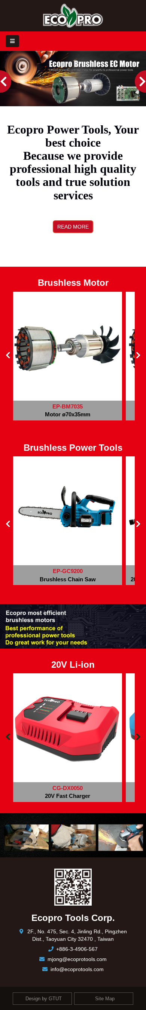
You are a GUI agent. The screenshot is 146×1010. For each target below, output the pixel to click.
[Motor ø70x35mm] (67, 346)
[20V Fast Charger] (67, 727)
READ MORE (73, 227)
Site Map (105, 998)
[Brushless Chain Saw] (67, 510)
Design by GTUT (43, 998)
